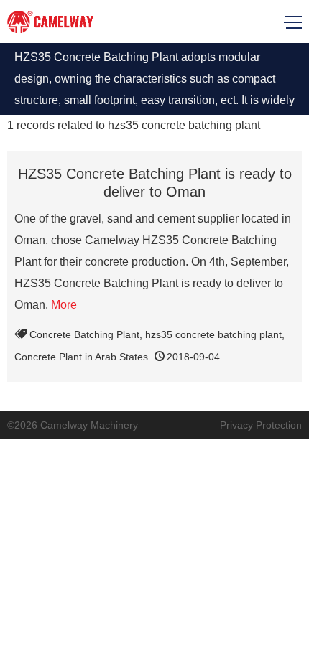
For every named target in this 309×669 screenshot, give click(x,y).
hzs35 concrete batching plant (213, 334)
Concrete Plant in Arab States (81, 356)
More (64, 305)
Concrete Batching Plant (84, 334)
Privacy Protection (261, 425)
